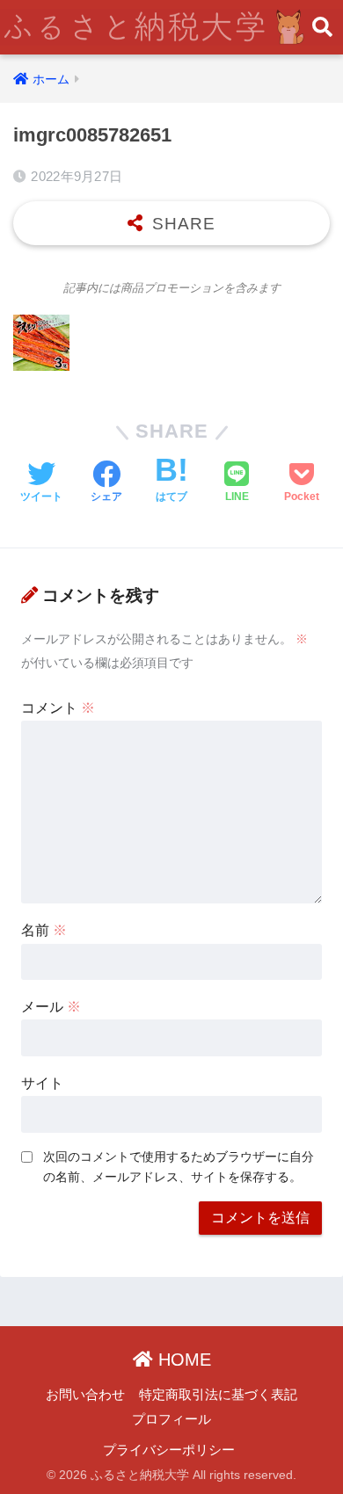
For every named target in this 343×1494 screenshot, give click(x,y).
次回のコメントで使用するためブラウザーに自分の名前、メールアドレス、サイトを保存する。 (178, 1167)
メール (51, 1006)
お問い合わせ (85, 1395)
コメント (58, 707)
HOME (182, 1359)
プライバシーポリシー (169, 1450)
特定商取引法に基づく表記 (218, 1395)
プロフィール (171, 1419)
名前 (44, 930)
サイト (42, 1083)
